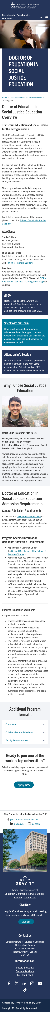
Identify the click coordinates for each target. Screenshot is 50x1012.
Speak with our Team (16, 323)
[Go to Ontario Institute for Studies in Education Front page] (25, 5)
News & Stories (36, 893)
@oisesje (36, 823)
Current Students (25, 971)
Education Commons (16, 893)
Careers (18, 897)
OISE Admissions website (29, 516)
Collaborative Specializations (19, 732)
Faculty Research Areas (17, 740)
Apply (7, 295)
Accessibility (8, 1002)
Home (4, 97)
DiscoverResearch (28, 889)
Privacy (19, 1002)
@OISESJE (19, 823)
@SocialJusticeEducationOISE (24, 819)
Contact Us (30, 897)
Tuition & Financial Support (19, 262)
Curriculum (11, 724)
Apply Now (24, 784)
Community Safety (32, 1002)
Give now (26, 921)
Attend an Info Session (17, 354)
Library (14, 889)
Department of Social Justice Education (16, 17)
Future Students (25, 967)
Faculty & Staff (25, 975)
